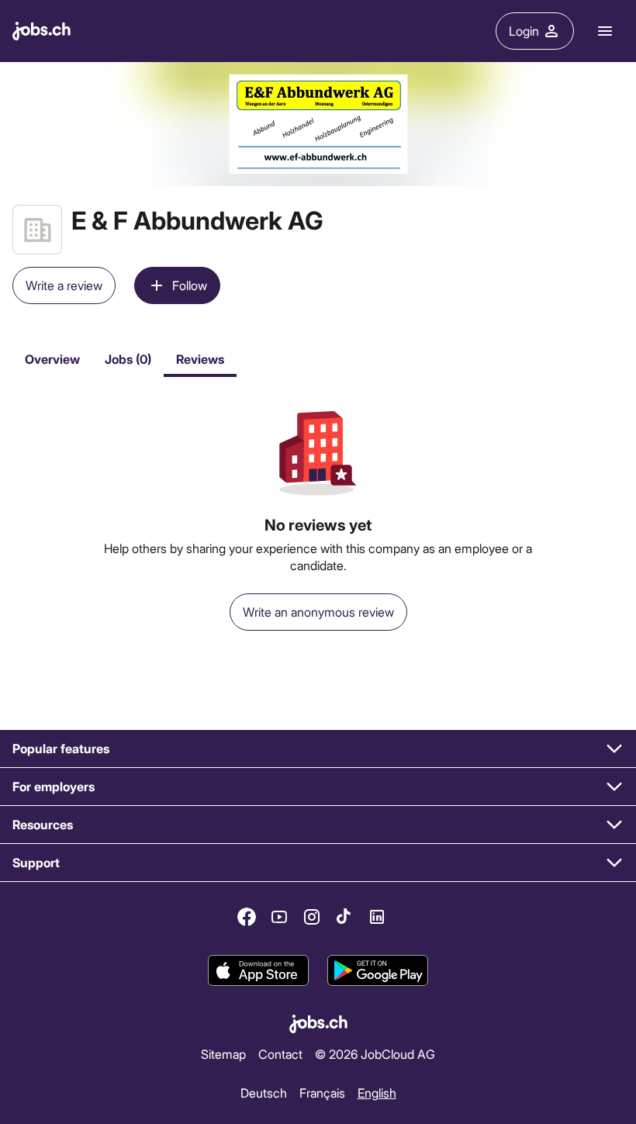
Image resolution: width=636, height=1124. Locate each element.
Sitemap (223, 1053)
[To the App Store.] (258, 970)
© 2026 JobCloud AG (375, 1053)
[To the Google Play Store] (377, 970)
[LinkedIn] (377, 917)
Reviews (200, 358)
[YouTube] (279, 917)
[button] (318, 749)
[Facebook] (247, 917)
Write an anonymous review (318, 611)
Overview (52, 358)
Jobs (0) (128, 358)
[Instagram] (312, 917)
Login (524, 30)
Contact (280, 1053)
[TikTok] (344, 917)
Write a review (64, 285)
